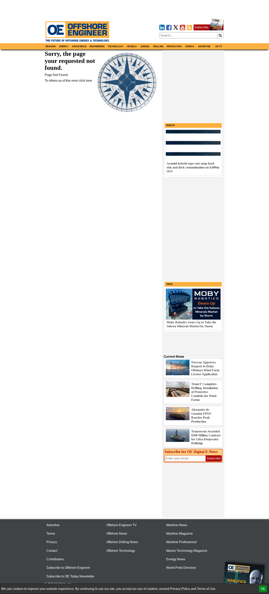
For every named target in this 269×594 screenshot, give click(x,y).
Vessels (131, 46)
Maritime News (176, 525)
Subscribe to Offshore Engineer (68, 567)
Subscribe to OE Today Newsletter (70, 576)
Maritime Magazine (179, 533)
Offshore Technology (120, 550)
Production (174, 46)
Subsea (145, 46)
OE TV (218, 46)
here (89, 80)
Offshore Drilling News (122, 542)
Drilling (158, 46)
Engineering (97, 46)
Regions (50, 46)
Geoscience (79, 46)
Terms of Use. (206, 588)
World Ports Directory (181, 567)
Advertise (204, 46)
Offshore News (116, 533)
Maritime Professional (181, 542)
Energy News (175, 559)
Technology (115, 46)
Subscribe (201, 27)
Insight (170, 125)
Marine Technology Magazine (186, 550)
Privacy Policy (180, 588)
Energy (63, 46)
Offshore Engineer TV (121, 525)
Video (169, 284)
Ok (263, 588)
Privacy (51, 542)
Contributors (55, 559)
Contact (51, 550)
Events (190, 46)
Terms (50, 533)
